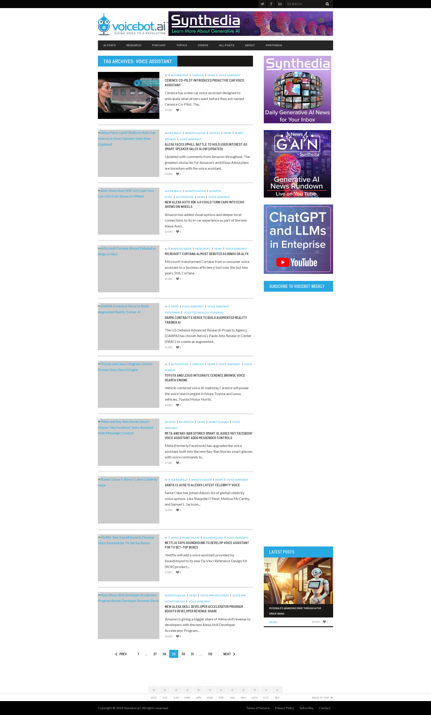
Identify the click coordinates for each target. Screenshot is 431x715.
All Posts (226, 45)
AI (166, 75)
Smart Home (191, 537)
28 (164, 654)
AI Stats (109, 45)
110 (210, 654)
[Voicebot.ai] (133, 24)
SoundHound (213, 537)
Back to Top (320, 697)
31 (192, 654)
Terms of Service (258, 708)
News (211, 75)
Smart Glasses (219, 422)
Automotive (179, 75)
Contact (324, 708)
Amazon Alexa (195, 133)
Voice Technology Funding (203, 312)
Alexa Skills (173, 133)
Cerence (198, 75)
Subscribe (306, 708)
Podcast (159, 45)
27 (155, 654)
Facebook (186, 422)
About (250, 45)
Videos (203, 45)
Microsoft (203, 248)
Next (227, 654)
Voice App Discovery (214, 595)
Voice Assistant (229, 75)
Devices (214, 133)
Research (133, 45)
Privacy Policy (284, 708)
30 (183, 654)
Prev (123, 654)
